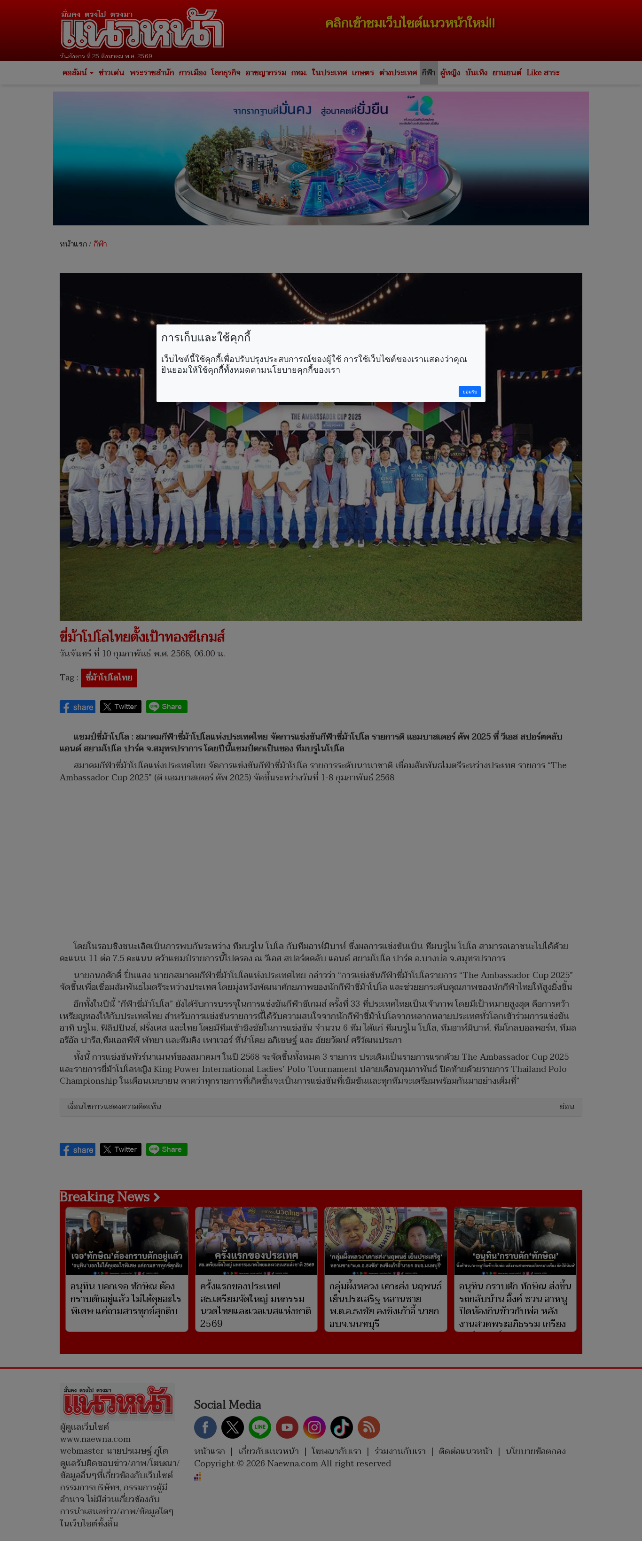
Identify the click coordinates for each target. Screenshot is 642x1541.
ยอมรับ (470, 391)
